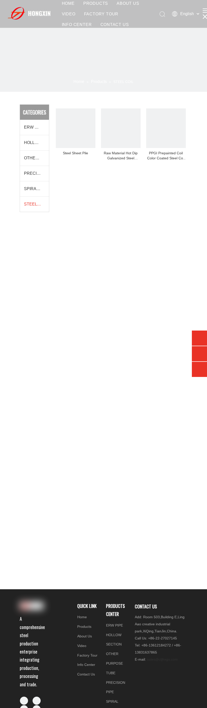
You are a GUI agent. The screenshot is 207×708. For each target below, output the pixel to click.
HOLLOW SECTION (36, 142)
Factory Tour (87, 655)
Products (84, 627)
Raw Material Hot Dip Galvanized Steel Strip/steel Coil (121, 156)
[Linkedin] (37, 701)
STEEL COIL (35, 204)
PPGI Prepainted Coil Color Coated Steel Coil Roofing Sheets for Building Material (166, 156)
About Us (84, 636)
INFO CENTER (77, 24)
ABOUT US (128, 3)
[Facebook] (24, 701)
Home (82, 617)
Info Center (86, 665)
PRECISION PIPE (36, 173)
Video (81, 646)
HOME (68, 3)
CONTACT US (114, 24)
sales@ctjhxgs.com (162, 659)
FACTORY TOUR (101, 14)
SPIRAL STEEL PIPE (36, 189)
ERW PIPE (34, 127)
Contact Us (86, 674)
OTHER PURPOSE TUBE (36, 158)
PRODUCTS (95, 3)
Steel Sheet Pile (75, 153)
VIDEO (68, 14)
